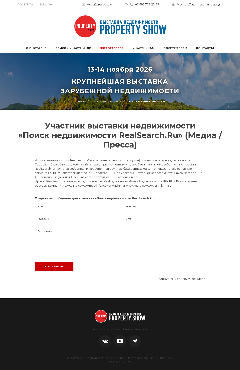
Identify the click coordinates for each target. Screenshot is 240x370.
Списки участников (104, 101)
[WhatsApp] (127, 4)
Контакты (205, 48)
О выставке (36, 48)
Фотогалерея (112, 48)
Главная (80, 101)
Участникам (143, 48)
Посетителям (175, 48)
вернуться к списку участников (181, 279)
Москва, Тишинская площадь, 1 (200, 4)
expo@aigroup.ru (99, 4)
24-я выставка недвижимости (144, 101)
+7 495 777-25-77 (147, 4)
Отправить (54, 266)
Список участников (73, 48)
